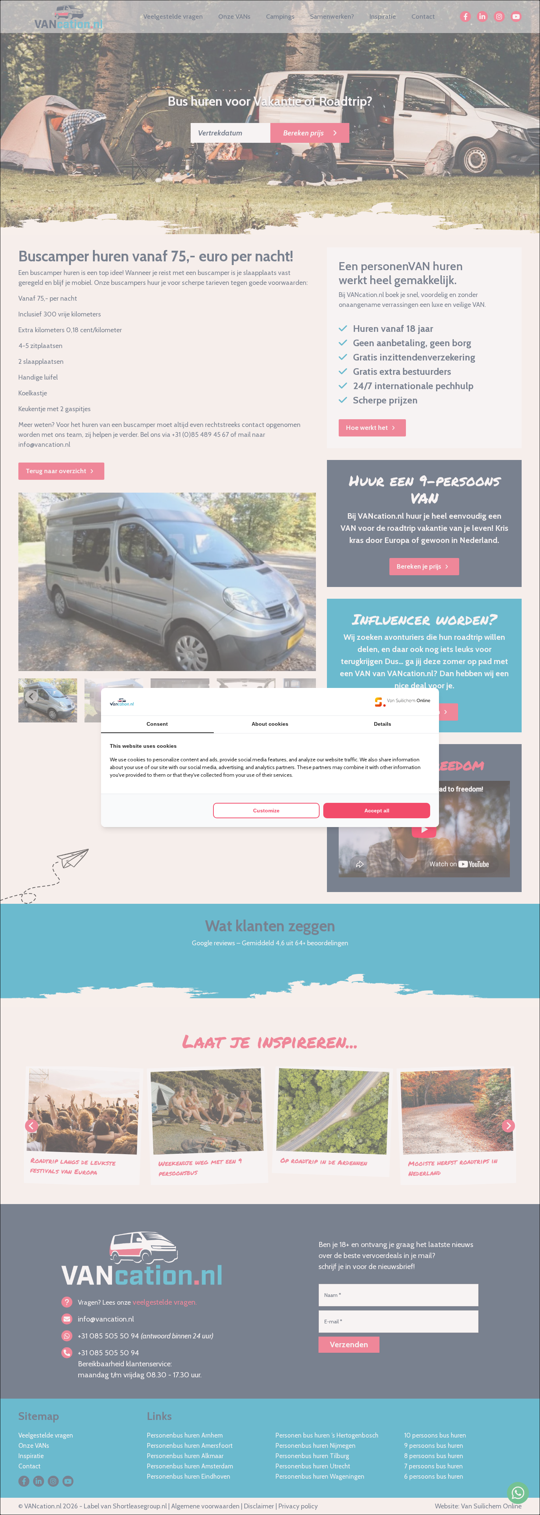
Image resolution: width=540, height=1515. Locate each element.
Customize (266, 810)
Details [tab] (382, 724)
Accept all (376, 810)
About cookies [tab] (270, 724)
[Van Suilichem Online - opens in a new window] (402, 702)
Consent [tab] (157, 724)
